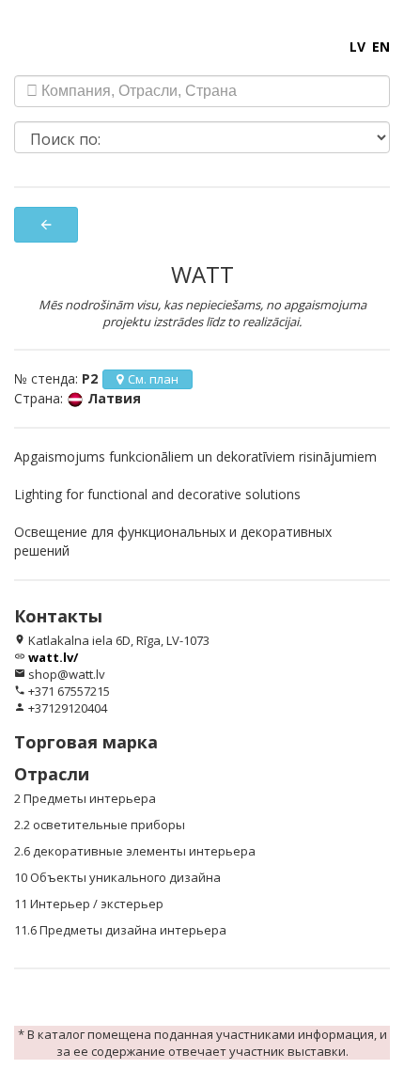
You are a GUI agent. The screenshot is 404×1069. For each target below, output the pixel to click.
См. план (153, 378)
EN (381, 46)
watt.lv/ (53, 657)
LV (357, 46)
